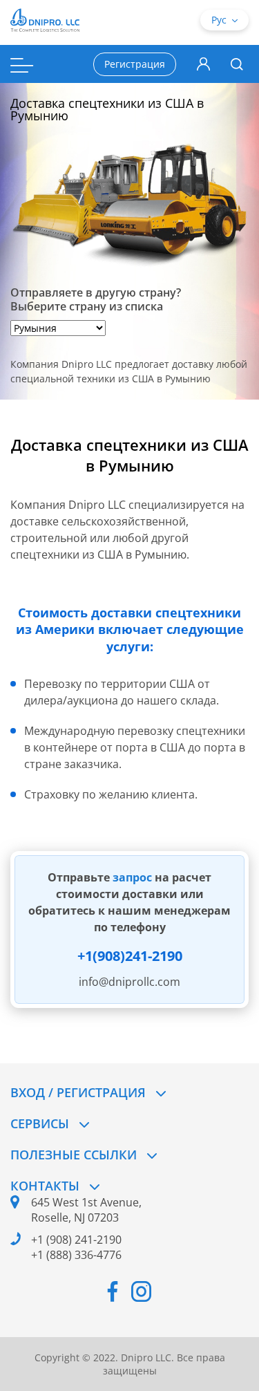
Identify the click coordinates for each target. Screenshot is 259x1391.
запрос (134, 877)
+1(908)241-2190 (129, 955)
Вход (203, 64)
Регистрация (134, 64)
